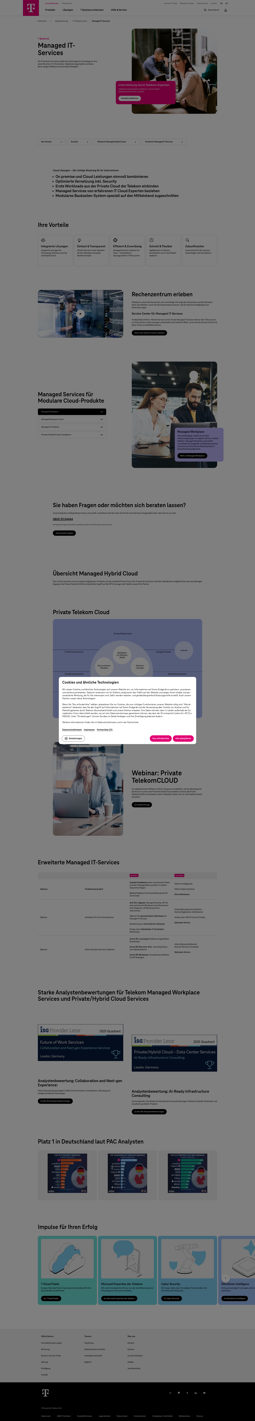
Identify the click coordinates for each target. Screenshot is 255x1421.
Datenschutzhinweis (72, 729)
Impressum (89, 729)
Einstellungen (75, 738)
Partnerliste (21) (104, 729)
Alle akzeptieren (183, 738)
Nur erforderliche (160, 738)
